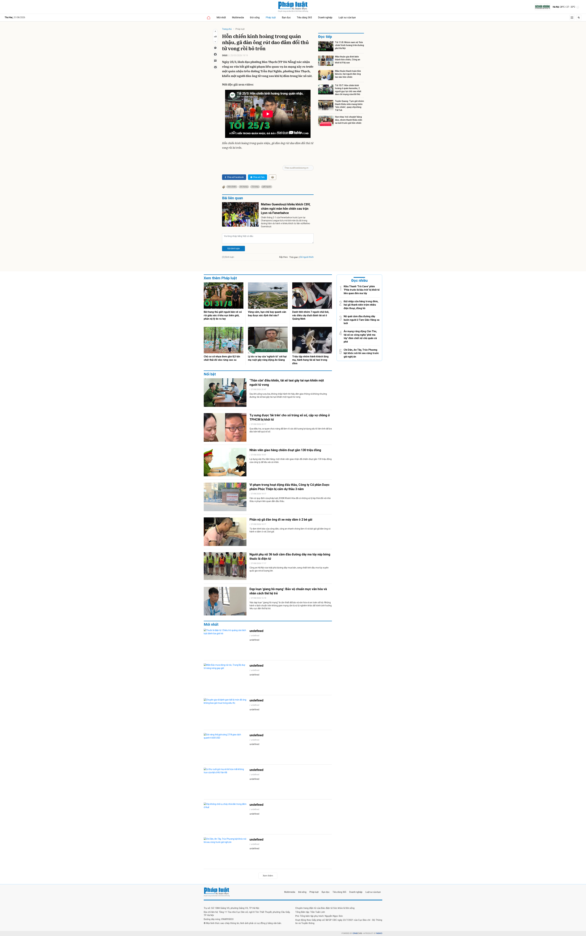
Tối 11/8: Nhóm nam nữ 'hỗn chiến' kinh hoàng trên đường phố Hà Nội (349, 45)
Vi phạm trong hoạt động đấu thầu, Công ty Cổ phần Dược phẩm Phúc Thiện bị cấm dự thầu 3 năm (289, 487)
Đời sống (255, 17)
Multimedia (238, 17)
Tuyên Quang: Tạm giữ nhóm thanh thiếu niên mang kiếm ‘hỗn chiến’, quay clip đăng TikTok (349, 105)
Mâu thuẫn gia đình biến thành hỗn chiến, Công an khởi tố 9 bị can (347, 59)
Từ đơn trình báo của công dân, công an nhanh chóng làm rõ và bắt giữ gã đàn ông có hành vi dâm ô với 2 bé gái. (290, 530)
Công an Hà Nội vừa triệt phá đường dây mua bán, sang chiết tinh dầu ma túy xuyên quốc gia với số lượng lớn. (289, 569)
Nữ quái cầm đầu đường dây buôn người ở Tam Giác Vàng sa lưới (361, 320)
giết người (266, 187)
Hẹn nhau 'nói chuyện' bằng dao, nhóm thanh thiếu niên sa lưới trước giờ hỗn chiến (348, 120)
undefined (256, 631)
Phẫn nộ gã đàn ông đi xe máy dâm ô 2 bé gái (281, 519)
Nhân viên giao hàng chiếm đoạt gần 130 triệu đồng (285, 450)
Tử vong (255, 187)
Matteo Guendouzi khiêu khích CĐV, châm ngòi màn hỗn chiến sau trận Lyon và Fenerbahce (285, 209)
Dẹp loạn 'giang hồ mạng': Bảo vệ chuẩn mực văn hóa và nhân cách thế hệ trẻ (288, 591)
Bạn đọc (286, 17)
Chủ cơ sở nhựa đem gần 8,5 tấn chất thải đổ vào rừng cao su (222, 358)
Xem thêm (268, 875)
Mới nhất (221, 17)
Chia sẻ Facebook (235, 177)
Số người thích (307, 257)
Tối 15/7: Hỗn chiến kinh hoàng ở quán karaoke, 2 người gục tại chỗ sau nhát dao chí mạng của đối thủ (348, 90)
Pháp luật (271, 17)
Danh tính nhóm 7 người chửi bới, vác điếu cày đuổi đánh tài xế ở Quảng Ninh (310, 315)
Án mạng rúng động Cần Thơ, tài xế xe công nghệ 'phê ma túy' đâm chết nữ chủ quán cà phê (360, 336)
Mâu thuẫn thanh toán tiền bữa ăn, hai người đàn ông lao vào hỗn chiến (348, 74)
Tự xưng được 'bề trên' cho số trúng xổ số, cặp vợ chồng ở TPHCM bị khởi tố (290, 417)
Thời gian (293, 257)
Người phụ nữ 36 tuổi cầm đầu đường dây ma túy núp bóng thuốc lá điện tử (290, 556)
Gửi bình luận (233, 248)
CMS (357, 933)
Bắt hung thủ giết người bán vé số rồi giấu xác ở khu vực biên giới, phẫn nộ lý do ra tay (223, 315)
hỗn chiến (232, 187)
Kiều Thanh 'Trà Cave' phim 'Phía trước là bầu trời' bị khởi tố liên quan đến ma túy (362, 290)
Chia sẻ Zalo (259, 177)
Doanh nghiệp (325, 17)
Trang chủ (227, 29)
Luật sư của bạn (347, 17)
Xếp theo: (283, 257)
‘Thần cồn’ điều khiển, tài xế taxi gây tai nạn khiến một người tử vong (287, 383)
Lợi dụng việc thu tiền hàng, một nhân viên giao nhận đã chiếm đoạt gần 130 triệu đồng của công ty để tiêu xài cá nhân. (291, 460)
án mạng (244, 187)
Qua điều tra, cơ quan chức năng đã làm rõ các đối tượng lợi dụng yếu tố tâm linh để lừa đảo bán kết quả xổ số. (291, 430)
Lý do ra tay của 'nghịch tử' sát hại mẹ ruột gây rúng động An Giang (267, 358)
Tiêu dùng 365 (304, 17)
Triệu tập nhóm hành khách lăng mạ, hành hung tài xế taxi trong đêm (310, 360)
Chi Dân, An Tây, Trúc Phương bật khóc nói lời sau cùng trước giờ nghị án (361, 353)
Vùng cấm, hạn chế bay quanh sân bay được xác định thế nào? (267, 313)
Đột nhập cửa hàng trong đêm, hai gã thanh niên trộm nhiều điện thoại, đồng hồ (361, 305)
